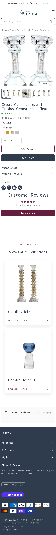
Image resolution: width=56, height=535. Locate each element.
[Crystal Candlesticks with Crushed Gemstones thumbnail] (6, 93)
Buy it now (28, 157)
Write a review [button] (28, 213)
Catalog (22, 520)
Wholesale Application (36, 520)
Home (4, 30)
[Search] (51, 21)
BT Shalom (10, 118)
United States (12, 484)
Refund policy (22, 523)
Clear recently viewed (43, 413)
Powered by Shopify (9, 530)
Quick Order (34, 523)
